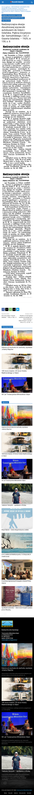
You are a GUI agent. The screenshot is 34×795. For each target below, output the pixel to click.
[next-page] (5, 614)
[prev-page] (3, 614)
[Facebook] (3, 309)
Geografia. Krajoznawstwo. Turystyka (13, 8)
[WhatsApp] (10, 309)
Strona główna (6, 7)
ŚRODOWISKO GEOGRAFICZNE (20, 7)
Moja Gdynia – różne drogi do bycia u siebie (15, 530)
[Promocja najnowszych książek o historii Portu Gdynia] (17, 570)
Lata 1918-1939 (6, 20)
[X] (6, 309)
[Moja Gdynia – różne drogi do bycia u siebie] (17, 518)
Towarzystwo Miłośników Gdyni (24, 790)
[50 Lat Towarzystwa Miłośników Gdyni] (17, 385)
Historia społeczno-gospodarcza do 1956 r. (13, 18)
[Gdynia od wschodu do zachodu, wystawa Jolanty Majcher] (17, 338)
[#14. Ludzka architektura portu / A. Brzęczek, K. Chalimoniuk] (17, 543)
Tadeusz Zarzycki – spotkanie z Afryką (14, 505)
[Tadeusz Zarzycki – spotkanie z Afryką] (17, 494)
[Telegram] (17, 309)
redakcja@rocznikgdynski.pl (9, 640)
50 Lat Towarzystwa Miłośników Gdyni (16, 394)
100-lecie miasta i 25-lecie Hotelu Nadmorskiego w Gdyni (14, 372)
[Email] (14, 309)
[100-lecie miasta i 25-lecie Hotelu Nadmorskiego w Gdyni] (17, 361)
